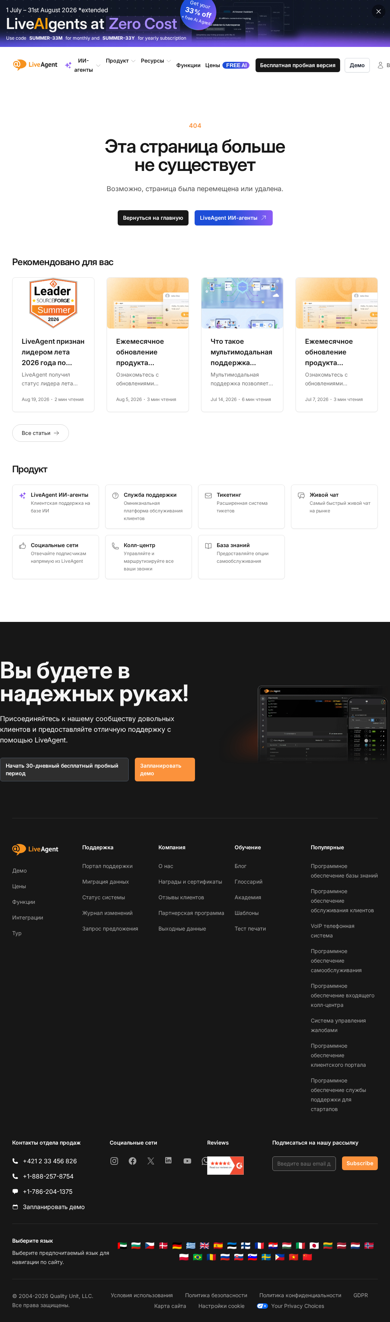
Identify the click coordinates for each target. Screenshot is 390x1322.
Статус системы (103, 897)
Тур (17, 933)
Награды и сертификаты (190, 881)
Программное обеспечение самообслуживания (336, 960)
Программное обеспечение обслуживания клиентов (342, 900)
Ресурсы (152, 60)
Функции (23, 902)
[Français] (259, 1245)
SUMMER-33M (45, 38)
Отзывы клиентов (181, 897)
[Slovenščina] (252, 1257)
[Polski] (184, 1257)
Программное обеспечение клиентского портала (338, 1055)
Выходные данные (182, 928)
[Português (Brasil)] (197, 1257)
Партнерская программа (191, 913)
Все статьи (36, 433)
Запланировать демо (160, 769)
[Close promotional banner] (378, 11)
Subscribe (360, 1163)
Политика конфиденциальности (300, 1295)
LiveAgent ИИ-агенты (228, 217)
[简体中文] (307, 1257)
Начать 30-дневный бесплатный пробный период (62, 769)
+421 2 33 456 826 (50, 1161)
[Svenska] (266, 1257)
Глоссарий (248, 881)
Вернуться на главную (153, 217)
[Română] (211, 1257)
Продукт (117, 60)
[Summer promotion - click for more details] (195, 23)
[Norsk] (369, 1245)
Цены (19, 886)
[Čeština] (149, 1245)
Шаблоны (247, 913)
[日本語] (314, 1245)
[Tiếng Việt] (293, 1257)
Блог (240, 866)
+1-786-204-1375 (47, 1191)
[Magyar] (286, 1245)
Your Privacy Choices (297, 1306)
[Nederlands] (355, 1245)
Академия (248, 897)
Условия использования (142, 1295)
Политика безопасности (216, 1295)
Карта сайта (170, 1306)
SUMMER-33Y (118, 38)
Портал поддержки (107, 866)
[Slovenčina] (238, 1257)
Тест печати (250, 928)
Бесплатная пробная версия (298, 65)
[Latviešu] (341, 1245)
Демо (357, 65)
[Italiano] (300, 1245)
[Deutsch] (177, 1245)
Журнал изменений (107, 913)
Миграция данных (105, 881)
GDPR (360, 1295)
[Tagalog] (280, 1257)
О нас (165, 866)
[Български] (136, 1245)
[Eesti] (232, 1245)
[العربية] (122, 1245)
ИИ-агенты (83, 65)
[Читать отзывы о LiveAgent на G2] (225, 1165)
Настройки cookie (221, 1306)
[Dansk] (163, 1245)
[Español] (218, 1245)
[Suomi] (245, 1245)
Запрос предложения (110, 928)
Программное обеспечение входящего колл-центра (342, 995)
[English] (204, 1245)
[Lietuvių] (327, 1245)
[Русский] (225, 1257)
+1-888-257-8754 (48, 1176)
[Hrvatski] (273, 1245)
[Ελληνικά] (190, 1245)
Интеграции (27, 917)
